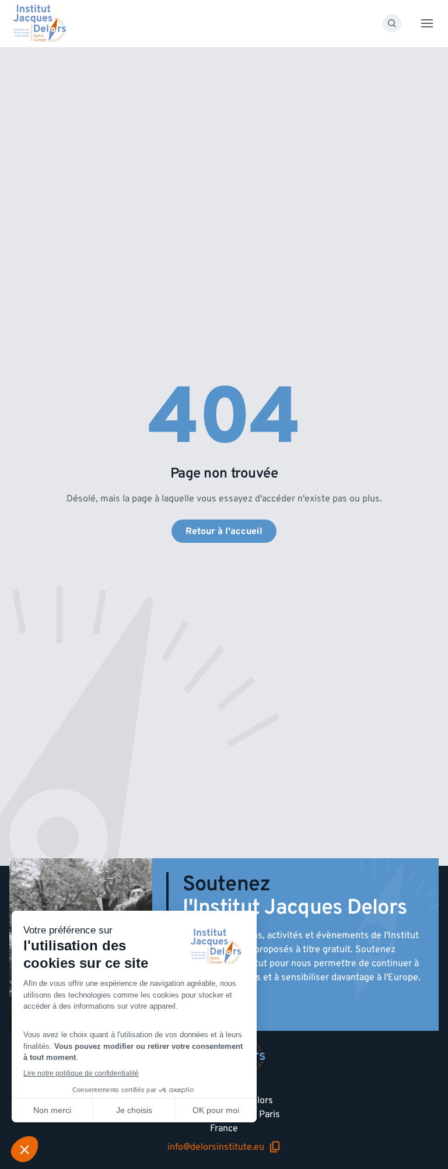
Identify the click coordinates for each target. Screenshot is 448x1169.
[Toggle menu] (427, 23)
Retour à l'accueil (224, 531)
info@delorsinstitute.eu (224, 1147)
